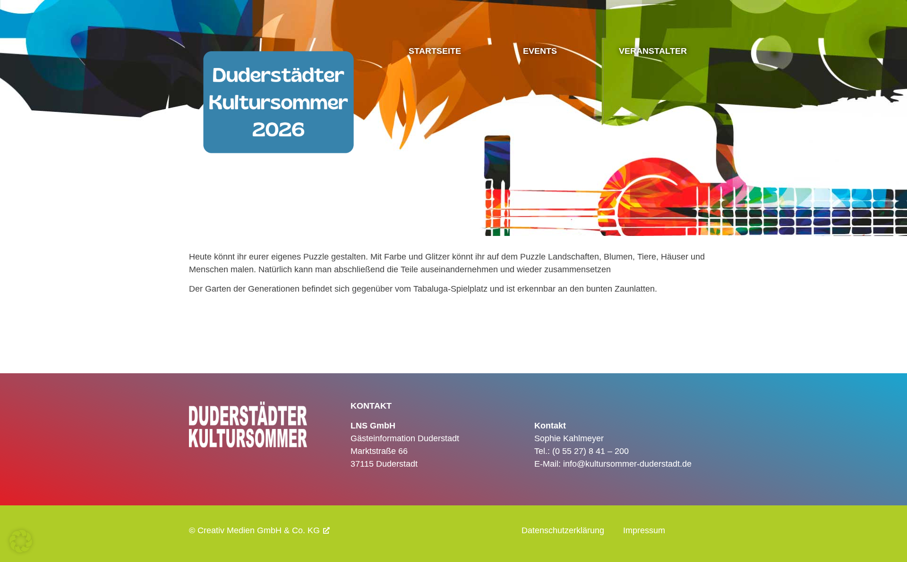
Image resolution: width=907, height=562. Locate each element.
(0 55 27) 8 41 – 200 (590, 451)
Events (540, 51)
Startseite (435, 51)
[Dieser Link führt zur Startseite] (278, 131)
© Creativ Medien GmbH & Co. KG (254, 530)
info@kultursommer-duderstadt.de (627, 464)
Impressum (644, 530)
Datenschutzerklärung (563, 530)
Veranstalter (653, 51)
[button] (21, 541)
